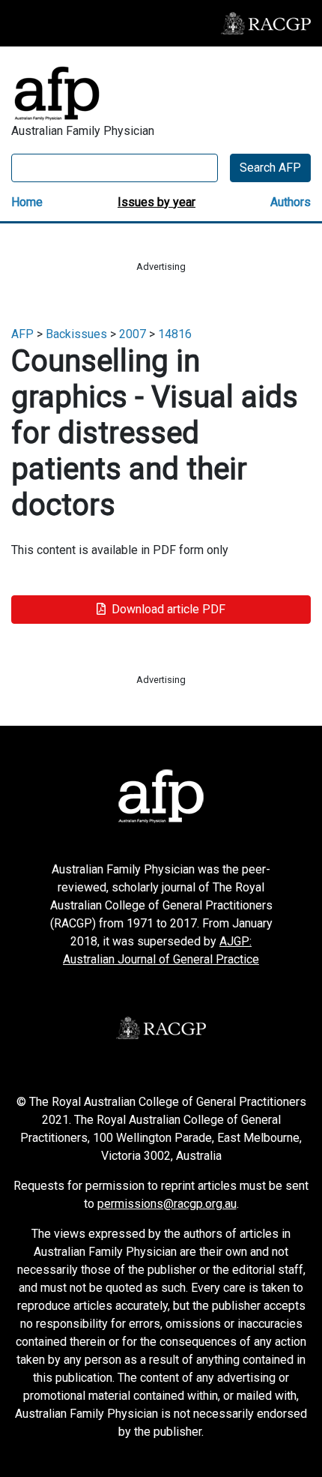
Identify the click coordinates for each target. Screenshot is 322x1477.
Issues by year (156, 202)
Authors (290, 202)
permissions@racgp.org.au (167, 1204)
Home (27, 202)
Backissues (76, 334)
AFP (22, 334)
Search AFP (270, 167)
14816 (175, 334)
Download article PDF (168, 609)
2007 (132, 334)
